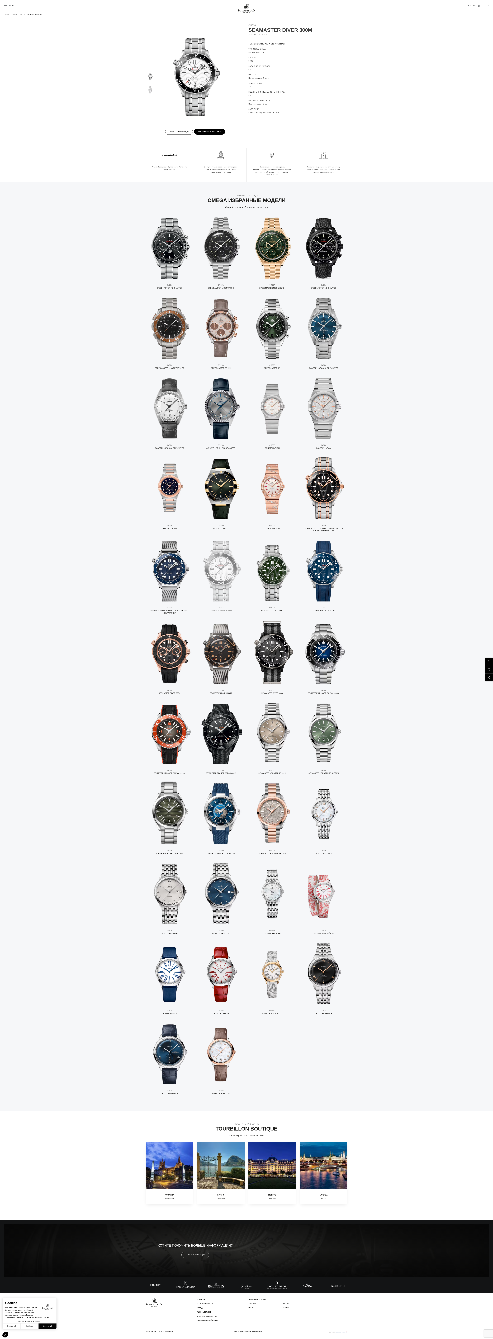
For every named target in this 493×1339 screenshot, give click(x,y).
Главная (6, 14)
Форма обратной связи (207, 1320)
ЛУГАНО (286, 1304)
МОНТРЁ (251, 1308)
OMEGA (22, 14)
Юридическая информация (253, 1331)
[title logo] (154, 1302)
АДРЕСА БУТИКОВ (204, 1312)
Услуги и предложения (207, 1316)
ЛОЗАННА (252, 1304)
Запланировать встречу (209, 132)
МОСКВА (286, 1308)
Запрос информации (179, 132)
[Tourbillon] (246, 8)
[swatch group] (341, 1332)
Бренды (14, 14)
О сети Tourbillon (205, 1304)
